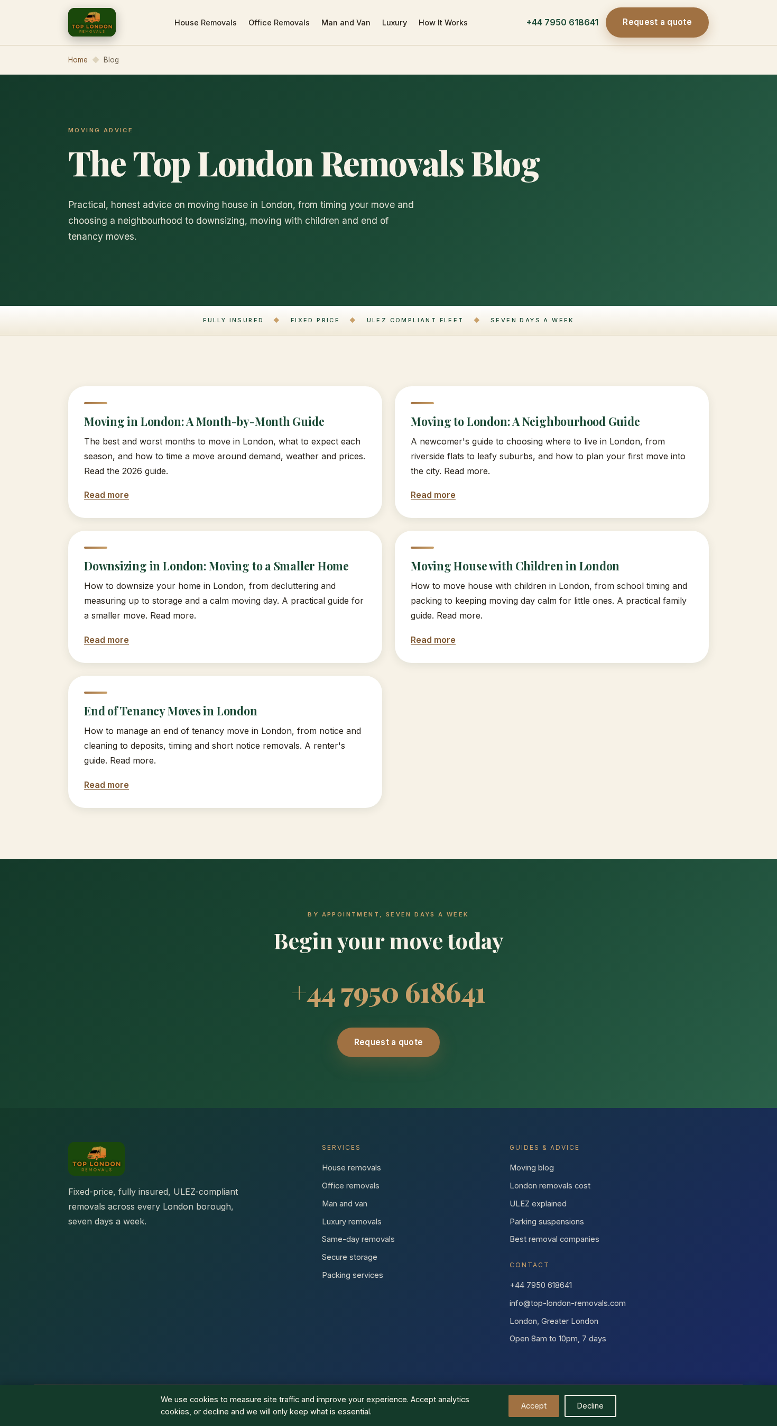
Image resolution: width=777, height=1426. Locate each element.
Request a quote (657, 22)
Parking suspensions (547, 1222)
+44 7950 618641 (562, 22)
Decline (590, 1405)
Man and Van (346, 22)
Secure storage (349, 1257)
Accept (534, 1405)
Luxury (394, 22)
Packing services (352, 1275)
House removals (351, 1168)
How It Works (443, 22)
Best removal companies (554, 1239)
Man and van (344, 1204)
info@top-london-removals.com (568, 1303)
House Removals (205, 22)
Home (78, 60)
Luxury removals (352, 1222)
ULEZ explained (538, 1204)
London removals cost (550, 1186)
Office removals (351, 1186)
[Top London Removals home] (92, 22)
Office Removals (279, 22)
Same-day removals (358, 1239)
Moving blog (532, 1168)
